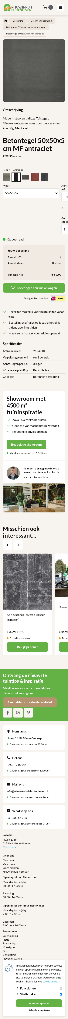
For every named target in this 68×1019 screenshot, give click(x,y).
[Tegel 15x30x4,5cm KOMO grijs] (44, 177)
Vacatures (9, 864)
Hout (6, 939)
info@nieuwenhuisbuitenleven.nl (27, 791)
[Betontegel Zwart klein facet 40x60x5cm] (25, 177)
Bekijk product (27, 647)
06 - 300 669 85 (17, 817)
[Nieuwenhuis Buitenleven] (18, 7)
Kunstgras (9, 947)
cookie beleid (50, 981)
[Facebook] (7, 713)
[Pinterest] (28, 713)
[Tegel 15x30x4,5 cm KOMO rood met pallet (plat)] (35, 177)
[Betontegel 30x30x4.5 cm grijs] (6, 177)
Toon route (9, 847)
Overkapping (10, 935)
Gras (5, 951)
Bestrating (9, 943)
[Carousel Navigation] (13, 545)
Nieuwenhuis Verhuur (16, 871)
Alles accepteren (39, 1003)
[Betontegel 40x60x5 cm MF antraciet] (16, 177)
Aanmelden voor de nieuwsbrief (29, 702)
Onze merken (11, 867)
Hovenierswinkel (12, 958)
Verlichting (9, 954)
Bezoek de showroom (26, 444)
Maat (6, 185)
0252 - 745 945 (16, 764)
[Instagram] (18, 713)
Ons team (9, 860)
